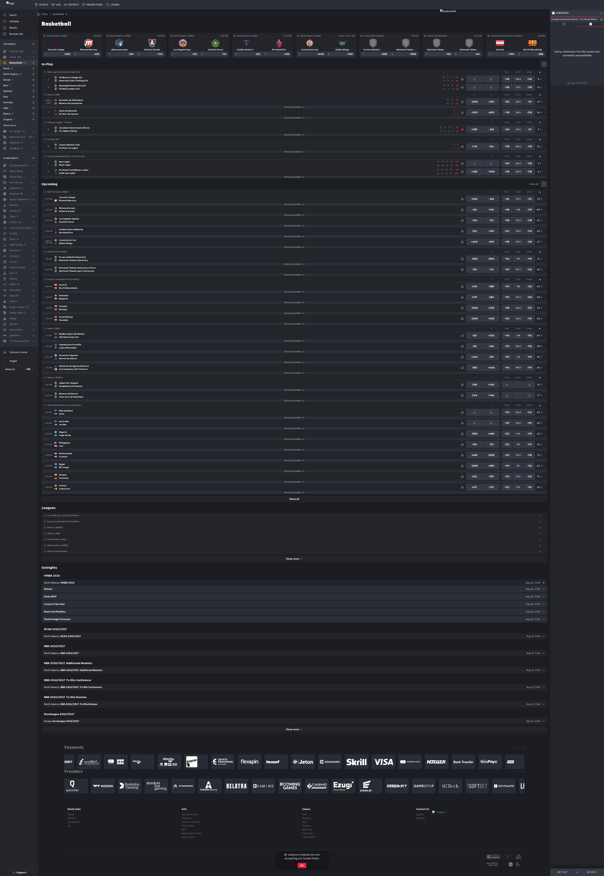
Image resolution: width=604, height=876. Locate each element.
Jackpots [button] (306, 826)
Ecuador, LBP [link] (53, 139)
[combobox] (19, 361)
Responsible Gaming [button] (191, 833)
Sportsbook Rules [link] (190, 814)
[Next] (544, 44)
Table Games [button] (308, 837)
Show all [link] (533, 184)
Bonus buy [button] (307, 829)
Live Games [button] (307, 833)
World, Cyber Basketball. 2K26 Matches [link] (66, 156)
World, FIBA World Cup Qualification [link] (64, 405)
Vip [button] (69, 826)
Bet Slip (562, 872)
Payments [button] (186, 818)
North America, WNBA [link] (57, 192)
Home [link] (45, 14)
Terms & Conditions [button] (191, 822)
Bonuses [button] (71, 818)
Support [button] (420, 814)
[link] (17, 5)
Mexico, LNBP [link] (53, 94)
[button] (113, 4)
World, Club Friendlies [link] (57, 251)
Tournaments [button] (73, 822)
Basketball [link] (58, 14)
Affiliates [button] (420, 818)
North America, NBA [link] (56, 539)
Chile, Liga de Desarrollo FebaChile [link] (63, 72)
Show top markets (292, 107)
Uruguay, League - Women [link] (59, 122)
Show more (292, 558)
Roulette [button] (306, 818)
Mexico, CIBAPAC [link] (55, 377)
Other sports (10, 158)
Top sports (9, 44)
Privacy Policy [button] (188, 826)
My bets (592, 872)
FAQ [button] (184, 829)
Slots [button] (304, 822)
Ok (302, 865)
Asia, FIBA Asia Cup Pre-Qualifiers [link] (63, 515)
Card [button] (304, 814)
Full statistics (579, 83)
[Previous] (44, 44)
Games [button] (70, 814)
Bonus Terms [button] (188, 837)
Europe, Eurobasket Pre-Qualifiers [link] (63, 279)
